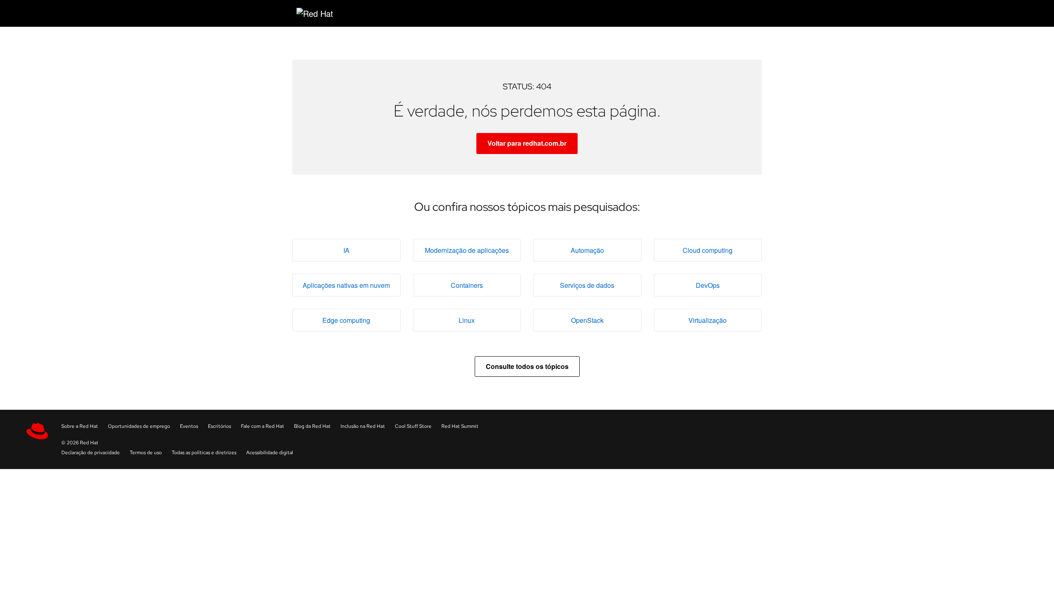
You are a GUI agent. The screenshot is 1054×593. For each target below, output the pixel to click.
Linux (467, 320)
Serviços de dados (587, 285)
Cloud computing (707, 250)
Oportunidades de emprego (139, 426)
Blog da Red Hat (312, 426)
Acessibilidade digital (269, 452)
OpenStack (587, 320)
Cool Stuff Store (413, 426)
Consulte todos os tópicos (527, 366)
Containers (467, 285)
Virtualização (707, 320)
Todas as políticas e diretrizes (204, 452)
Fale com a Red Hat (262, 426)
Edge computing (346, 320)
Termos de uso (146, 452)
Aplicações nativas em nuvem (346, 285)
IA (346, 250)
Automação (587, 250)
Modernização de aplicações (467, 250)
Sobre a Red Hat (79, 426)
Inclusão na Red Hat (362, 426)
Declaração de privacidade (90, 452)
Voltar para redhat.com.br (527, 143)
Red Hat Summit (459, 426)
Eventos (189, 426)
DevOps (708, 285)
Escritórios (219, 426)
